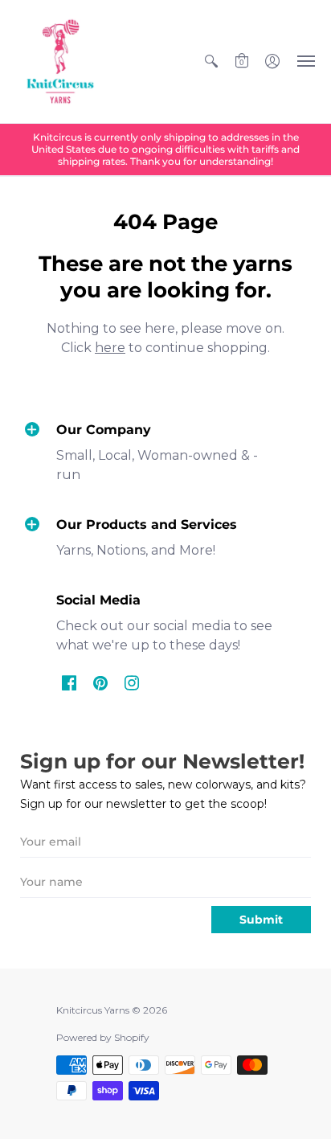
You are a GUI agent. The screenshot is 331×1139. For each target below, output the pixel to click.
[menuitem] (211, 61)
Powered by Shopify (102, 1037)
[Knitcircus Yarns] (60, 61)
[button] (211, 61)
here (110, 347)
